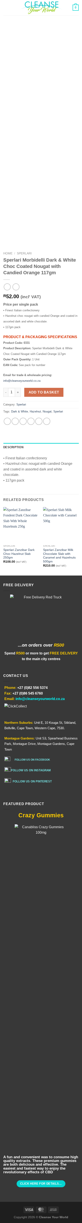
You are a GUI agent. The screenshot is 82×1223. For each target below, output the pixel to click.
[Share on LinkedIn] (46, 421)
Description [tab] (13, 447)
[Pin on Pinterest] (38, 421)
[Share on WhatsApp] (7, 421)
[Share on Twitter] (23, 421)
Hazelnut (35, 411)
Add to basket (44, 392)
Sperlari (24, 253)
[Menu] (6, 7)
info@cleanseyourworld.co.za (21, 380)
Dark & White (19, 411)
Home (7, 253)
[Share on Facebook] (15, 421)
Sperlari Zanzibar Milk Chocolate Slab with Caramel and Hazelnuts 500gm (59, 555)
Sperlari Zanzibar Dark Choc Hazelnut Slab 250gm (19, 553)
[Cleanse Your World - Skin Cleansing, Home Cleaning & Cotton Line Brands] (41, 7)
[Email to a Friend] (31, 421)
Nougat (47, 411)
